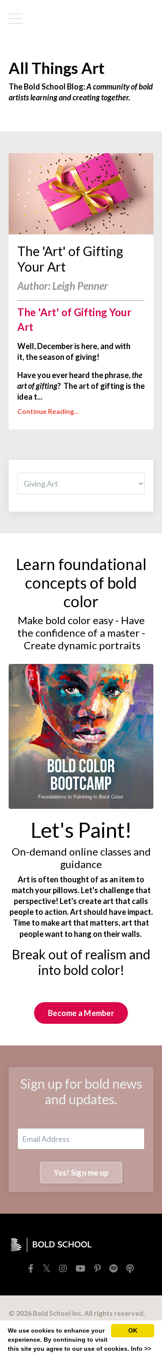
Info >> (141, 1348)
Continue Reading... (48, 411)
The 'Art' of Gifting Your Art (70, 258)
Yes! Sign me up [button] (81, 1172)
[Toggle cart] (139, 19)
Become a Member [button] (81, 1013)
